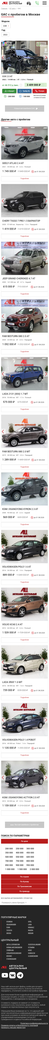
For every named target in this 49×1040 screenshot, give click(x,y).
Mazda (30, 930)
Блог (30, 950)
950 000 (30, 865)
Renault (31, 927)
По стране (24, 877)
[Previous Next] (24, 57)
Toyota (9, 930)
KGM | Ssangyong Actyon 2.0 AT (21, 797)
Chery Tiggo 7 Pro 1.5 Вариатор (21, 220)
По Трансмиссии (24, 886)
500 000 (9, 857)
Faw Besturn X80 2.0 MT (16, 451)
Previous (3, 57)
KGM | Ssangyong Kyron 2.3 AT (20, 509)
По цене (24, 841)
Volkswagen (11, 924)
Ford (8, 927)
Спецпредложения (13, 953)
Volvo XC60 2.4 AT (12, 624)
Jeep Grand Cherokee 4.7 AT (18, 278)
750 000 (19, 861)
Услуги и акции (34, 944)
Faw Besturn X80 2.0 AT (16, 336)
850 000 (9, 865)
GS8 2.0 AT (7, 76)
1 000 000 (10, 869)
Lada (30, 924)
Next (46, 57)
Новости (31, 953)
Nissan (30, 933)
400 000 (19, 852)
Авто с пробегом (13, 944)
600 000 (30, 857)
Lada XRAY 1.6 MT (12, 682)
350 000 (9, 852)
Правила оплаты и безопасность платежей (19, 1025)
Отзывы (31, 947)
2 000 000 (34, 869)
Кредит (9, 956)
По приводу (24, 891)
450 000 (30, 852)
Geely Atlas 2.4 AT (13, 163)
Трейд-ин (10, 950)
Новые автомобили (14, 947)
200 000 (9, 848)
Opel (30, 921)
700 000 (9, 861)
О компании (33, 956)
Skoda (8, 933)
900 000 (19, 865)
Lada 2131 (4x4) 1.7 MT (15, 393)
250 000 (19, 848)
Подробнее (24, 178)
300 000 (30, 848)
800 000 (30, 861)
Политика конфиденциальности (34, 1023)
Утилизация (11, 959)
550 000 (19, 857)
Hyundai (9, 921)
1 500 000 (22, 869)
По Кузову (24, 882)
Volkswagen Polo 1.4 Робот (19, 739)
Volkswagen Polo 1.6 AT (16, 566)
